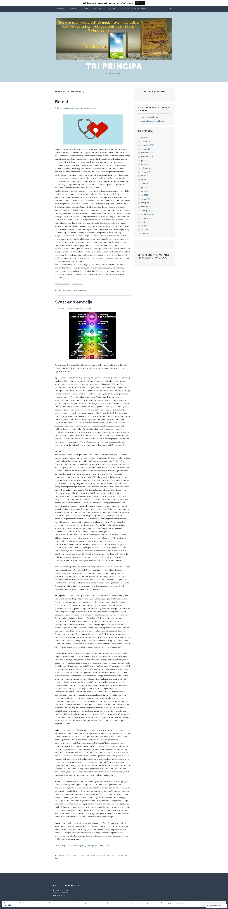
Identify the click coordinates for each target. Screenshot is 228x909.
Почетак (60, 9)
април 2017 (145, 183)
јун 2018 (144, 164)
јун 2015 (144, 226)
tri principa (111, 855)
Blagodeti (72, 9)
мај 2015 (144, 229)
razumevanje (97, 855)
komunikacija (71, 855)
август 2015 (145, 218)
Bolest (61, 101)
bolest (59, 290)
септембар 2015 (147, 214)
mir (78, 855)
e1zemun (75, 108)
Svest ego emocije (74, 301)
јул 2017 (144, 176)
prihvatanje (88, 855)
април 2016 (145, 199)
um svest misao (80, 290)
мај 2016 (144, 195)
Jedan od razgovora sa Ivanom (153, 121)
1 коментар (86, 308)
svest (105, 855)
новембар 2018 (147, 157)
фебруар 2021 (146, 141)
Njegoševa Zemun (60, 890)
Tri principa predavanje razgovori (133, 9)
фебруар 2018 (146, 168)
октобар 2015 (146, 210)
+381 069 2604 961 (60, 893)
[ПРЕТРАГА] (170, 9)
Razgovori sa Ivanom (151, 92)
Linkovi (154, 9)
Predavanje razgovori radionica (69, 284)
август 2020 (145, 149)
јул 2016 (144, 187)
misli (64, 290)
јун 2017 (144, 180)
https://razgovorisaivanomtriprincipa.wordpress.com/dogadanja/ (83, 845)
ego (58, 855)
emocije (63, 855)
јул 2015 (144, 222)
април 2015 (145, 233)
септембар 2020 (147, 145)
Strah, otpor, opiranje (149, 117)
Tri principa (110, 9)
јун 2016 (144, 191)
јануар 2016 (146, 203)
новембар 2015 (147, 206)
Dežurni (84, 9)
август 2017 (145, 172)
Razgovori (97, 9)
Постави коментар (89, 108)
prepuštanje (70, 290)
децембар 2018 (147, 153)
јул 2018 (144, 160)
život (56, 858)
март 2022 (145, 137)
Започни (140, 3)
